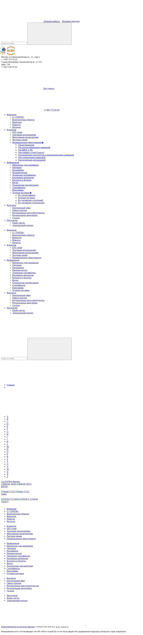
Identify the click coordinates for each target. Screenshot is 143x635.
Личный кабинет (51, 21)
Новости (16, 124)
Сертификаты (18, 187)
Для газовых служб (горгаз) (31, 152)
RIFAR (4, 486)
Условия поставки (20, 290)
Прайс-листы (18, 223)
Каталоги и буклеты (21, 180)
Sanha (4, 494)
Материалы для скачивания (25, 165)
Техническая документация (25, 185)
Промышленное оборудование (26, 257)
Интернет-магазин (71, 21)
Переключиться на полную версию (17, 627)
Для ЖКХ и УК (25, 150)
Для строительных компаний (32, 157)
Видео (15, 182)
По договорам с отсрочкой (30, 200)
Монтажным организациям (25, 137)
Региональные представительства (28, 213)
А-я (2, 481)
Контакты (11, 205)
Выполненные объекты (23, 119)
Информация (13, 162)
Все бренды (14, 481)
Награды (16, 127)
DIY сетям (17, 132)
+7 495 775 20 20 (51, 110)
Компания (11, 114)
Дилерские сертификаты (24, 175)
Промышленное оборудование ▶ (28, 142)
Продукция (12, 220)
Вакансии (17, 122)
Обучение (17, 167)
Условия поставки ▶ (22, 193)
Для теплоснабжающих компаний (34, 147)
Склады (16, 218)
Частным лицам (19, 140)
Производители (19, 172)
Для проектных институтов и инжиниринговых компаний (46, 155)
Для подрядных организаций (32, 160)
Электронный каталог (22, 225)
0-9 (6, 481)
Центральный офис (21, 208)
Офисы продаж (19, 210)
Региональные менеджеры (24, 215)
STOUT (5, 501)
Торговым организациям (24, 135)
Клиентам (11, 130)
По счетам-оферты (26, 195)
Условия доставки (26, 198)
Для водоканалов (26, 145)
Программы (18, 190)
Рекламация (18, 170)
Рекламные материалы (23, 177)
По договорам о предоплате (31, 203)
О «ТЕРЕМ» (18, 117)
